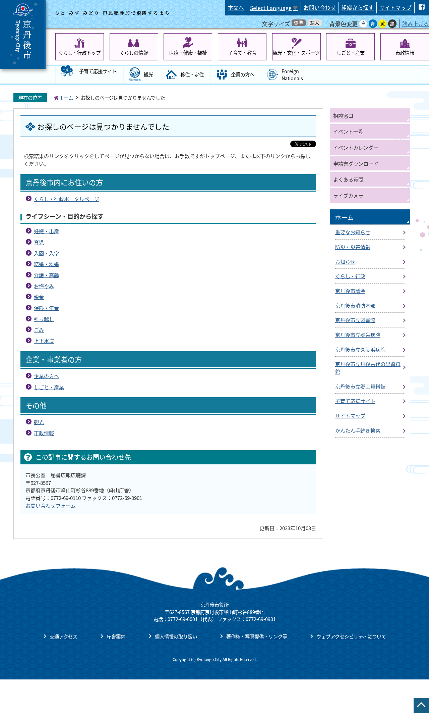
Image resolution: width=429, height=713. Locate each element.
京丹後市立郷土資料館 (360, 386)
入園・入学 (46, 253)
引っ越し (44, 318)
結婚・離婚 (46, 263)
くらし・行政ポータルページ (66, 198)
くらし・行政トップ (79, 52)
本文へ (236, 7)
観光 (148, 74)
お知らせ (345, 261)
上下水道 (44, 340)
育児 (39, 242)
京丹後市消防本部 (355, 305)
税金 (39, 296)
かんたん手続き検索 (357, 430)
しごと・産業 (350, 52)
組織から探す (358, 7)
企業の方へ (242, 74)
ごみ (39, 329)
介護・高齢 (46, 274)
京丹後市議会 (350, 290)
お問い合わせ (320, 7)
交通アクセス (63, 636)
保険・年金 (46, 307)
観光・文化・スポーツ (296, 52)
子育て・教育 (242, 52)
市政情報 (404, 52)
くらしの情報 (134, 52)
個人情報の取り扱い (176, 636)
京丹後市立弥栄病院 (357, 334)
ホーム (66, 97)
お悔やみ (44, 286)
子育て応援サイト (98, 70)
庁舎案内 (116, 636)
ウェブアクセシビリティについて (351, 636)
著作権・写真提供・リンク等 (256, 636)
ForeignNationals (292, 74)
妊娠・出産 (46, 231)
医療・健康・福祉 (188, 52)
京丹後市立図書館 (355, 319)
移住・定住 (192, 74)
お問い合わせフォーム (50, 505)
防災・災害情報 (352, 246)
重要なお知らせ (352, 232)
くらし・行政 (350, 275)
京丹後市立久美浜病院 (360, 349)
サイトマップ (395, 7)
